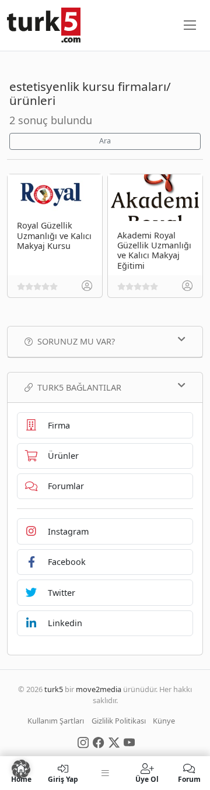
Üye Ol (147, 778)
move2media (98, 689)
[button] (21, 769)
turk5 (53, 689)
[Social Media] (83, 741)
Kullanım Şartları (55, 720)
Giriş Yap (63, 778)
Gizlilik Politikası (119, 720)
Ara (105, 141)
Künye (164, 720)
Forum (189, 778)
